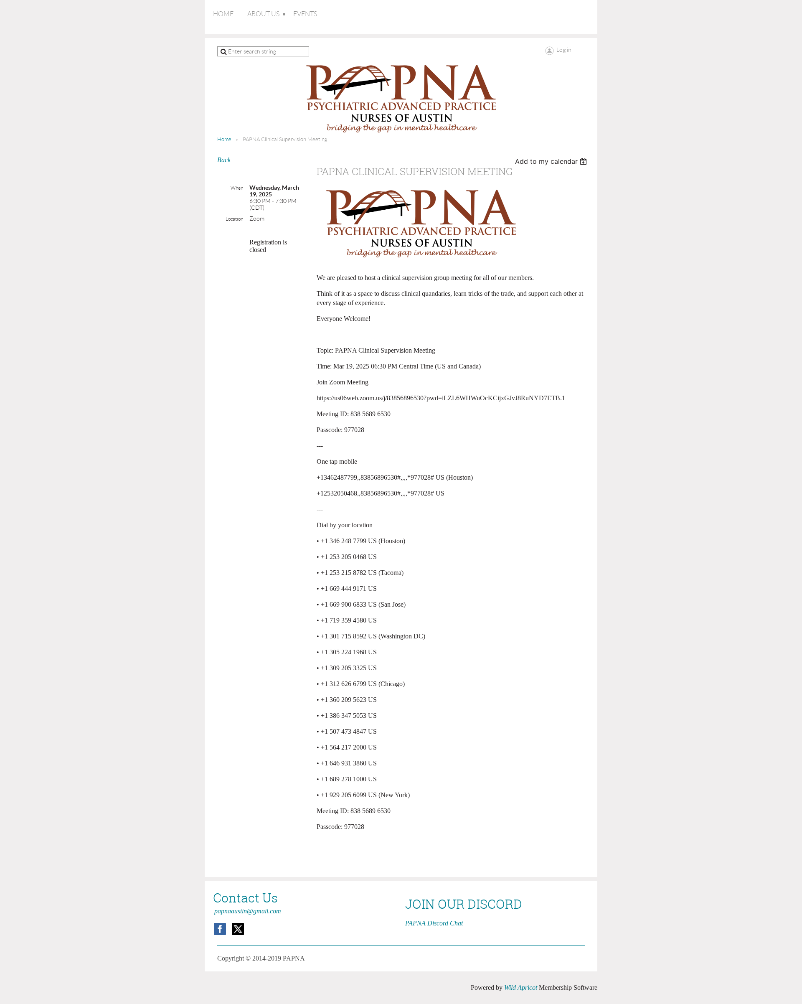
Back (224, 159)
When (237, 188)
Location (234, 218)
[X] (238, 929)
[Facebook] (220, 929)
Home (224, 139)
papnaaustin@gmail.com (247, 911)
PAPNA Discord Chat (434, 923)
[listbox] (552, 161)
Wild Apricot (520, 987)
